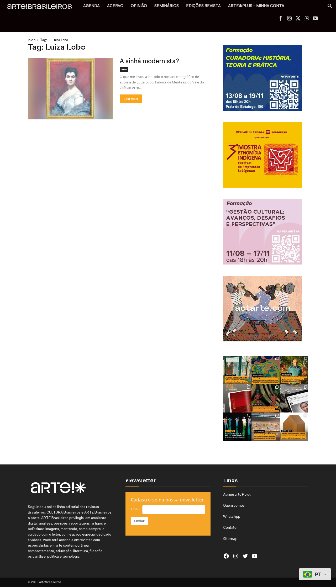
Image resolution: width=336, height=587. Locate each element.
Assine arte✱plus (237, 494)
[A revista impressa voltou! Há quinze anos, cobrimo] (237, 398)
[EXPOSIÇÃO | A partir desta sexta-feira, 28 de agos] (237, 370)
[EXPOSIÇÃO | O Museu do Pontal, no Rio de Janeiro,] (294, 370)
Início (31, 40)
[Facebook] (281, 19)
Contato (230, 527)
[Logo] (42, 8)
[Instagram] (289, 19)
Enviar (139, 521)
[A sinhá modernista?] (70, 88)
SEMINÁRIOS (166, 6)
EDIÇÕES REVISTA (203, 6)
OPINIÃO (139, 6)
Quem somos (234, 505)
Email (135, 509)
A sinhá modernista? (149, 61)
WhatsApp (231, 516)
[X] (298, 19)
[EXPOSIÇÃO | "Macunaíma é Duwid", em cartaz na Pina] (265, 398)
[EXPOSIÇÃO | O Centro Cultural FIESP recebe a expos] (237, 427)
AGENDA (91, 6)
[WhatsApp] (307, 19)
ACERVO (115, 6)
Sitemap (230, 538)
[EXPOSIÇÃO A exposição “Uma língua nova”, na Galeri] (265, 370)
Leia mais (131, 99)
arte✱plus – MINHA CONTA (256, 6)
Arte (124, 69)
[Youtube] (315, 19)
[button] (329, 6)
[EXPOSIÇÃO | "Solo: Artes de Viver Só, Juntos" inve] (294, 427)
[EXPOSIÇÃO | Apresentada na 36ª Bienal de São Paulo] (265, 427)
